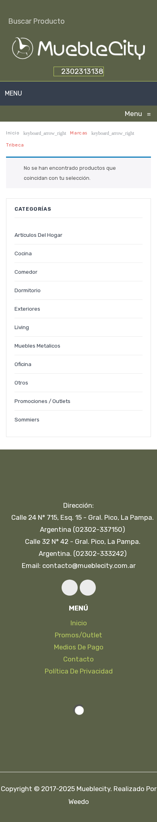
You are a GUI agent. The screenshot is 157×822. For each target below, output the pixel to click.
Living (21, 327)
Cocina (23, 253)
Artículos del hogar (38, 235)
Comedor (25, 272)
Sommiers (26, 419)
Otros (21, 382)
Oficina (22, 364)
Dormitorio (27, 290)
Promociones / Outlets (42, 401)
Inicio (12, 133)
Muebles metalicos (37, 345)
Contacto (78, 659)
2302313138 (81, 71)
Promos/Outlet (78, 635)
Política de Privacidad (79, 671)
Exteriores (27, 308)
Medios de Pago (78, 647)
